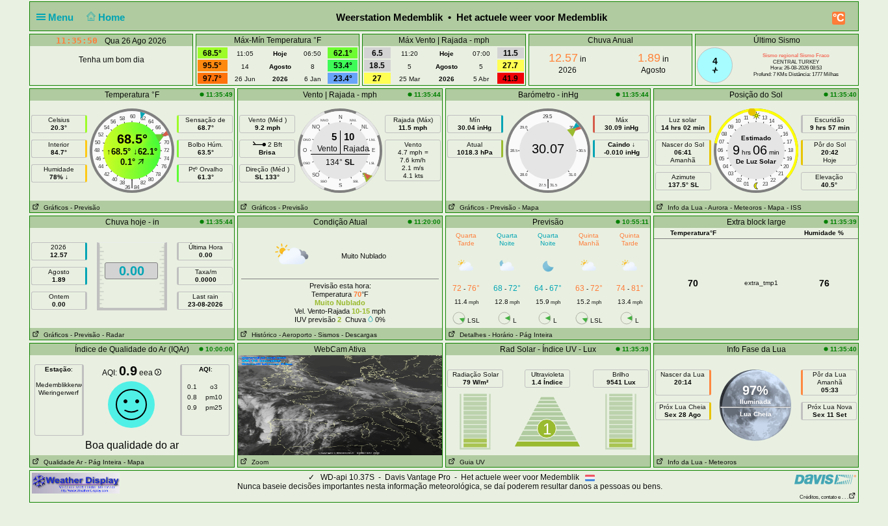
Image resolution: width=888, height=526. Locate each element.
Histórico (262, 334)
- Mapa (528, 207)
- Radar (113, 334)
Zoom (258, 462)
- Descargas (359, 334)
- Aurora (716, 207)
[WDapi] (76, 482)
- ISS (794, 207)
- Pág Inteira (534, 334)
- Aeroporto (295, 334)
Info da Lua (683, 207)
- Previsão (85, 207)
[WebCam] (340, 404)
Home (113, 17)
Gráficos (54, 207)
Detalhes (471, 334)
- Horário (501, 334)
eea (147, 372)
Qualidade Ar (61, 462)
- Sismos (326, 334)
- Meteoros (746, 207)
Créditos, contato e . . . (824, 497)
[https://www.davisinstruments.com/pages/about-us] (825, 479)
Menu (62, 17)
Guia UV (470, 462)
